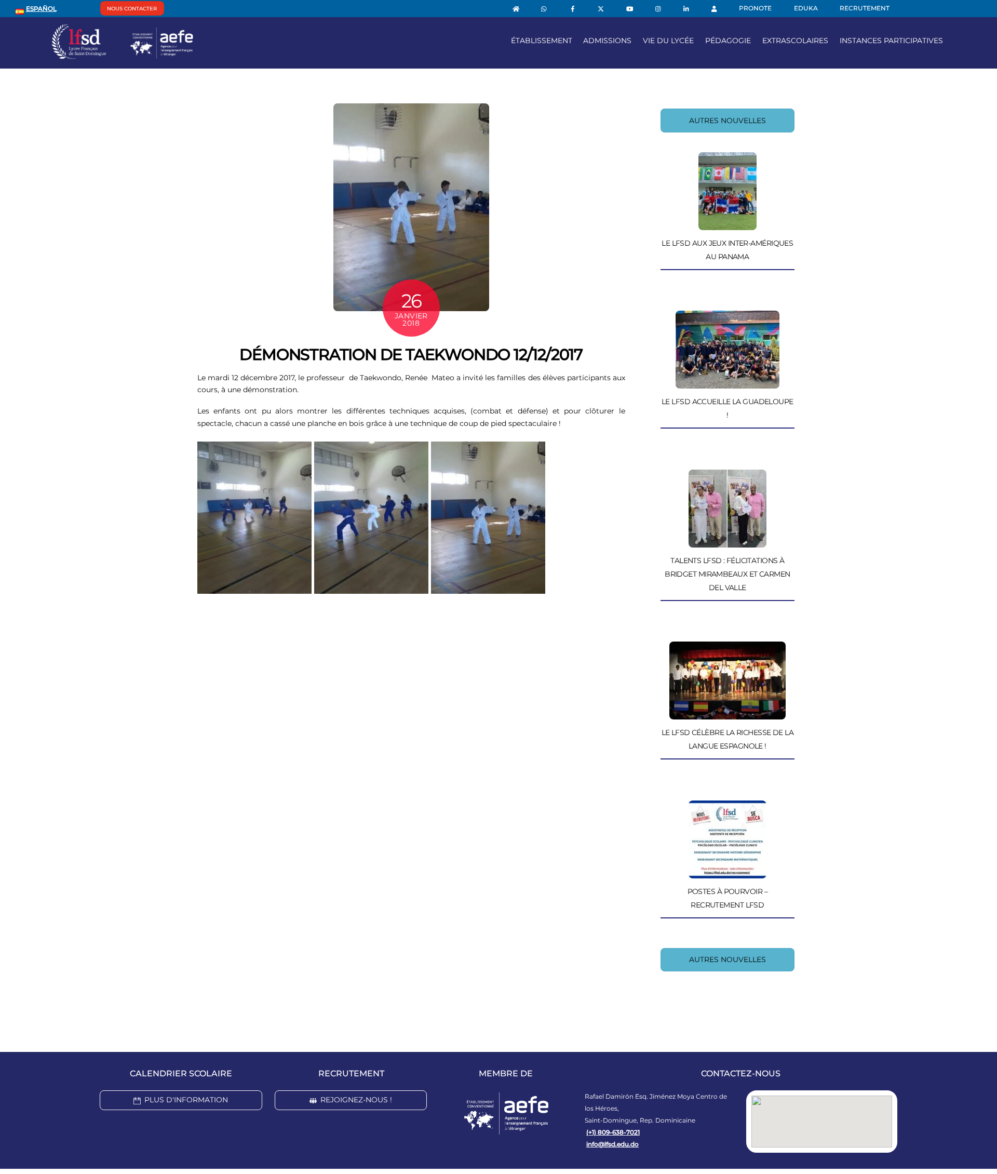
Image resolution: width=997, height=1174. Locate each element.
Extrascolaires (795, 40)
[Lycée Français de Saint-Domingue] (122, 55)
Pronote (755, 8)
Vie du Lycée (668, 40)
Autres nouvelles (727, 120)
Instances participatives (891, 40)
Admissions (607, 40)
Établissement (541, 40)
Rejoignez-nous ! (356, 1099)
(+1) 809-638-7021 (613, 1132)
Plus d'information (186, 1099)
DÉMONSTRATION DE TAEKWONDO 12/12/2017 (411, 354)
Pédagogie (728, 40)
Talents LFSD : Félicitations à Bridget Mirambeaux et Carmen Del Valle (727, 574)
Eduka (806, 8)
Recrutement (865, 8)
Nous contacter (132, 8)
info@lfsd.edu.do (612, 1144)
